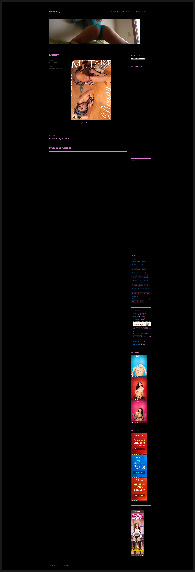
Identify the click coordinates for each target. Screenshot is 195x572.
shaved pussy (135, 298)
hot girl (144, 272)
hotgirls (57, 68)
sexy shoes (146, 293)
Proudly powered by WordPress (62, 565)
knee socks (134, 277)
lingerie (141, 280)
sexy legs (140, 293)
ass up (133, 259)
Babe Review (136, 316)
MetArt (50, 66)
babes (53, 68)
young (141, 301)
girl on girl (139, 267)
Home (107, 11)
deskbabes (134, 264)
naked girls (134, 285)
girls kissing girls (136, 269)
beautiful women (136, 261)
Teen (133, 301)
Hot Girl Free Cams (140, 11)
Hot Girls (62, 65)
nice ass (141, 285)
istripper (145, 275)
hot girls (134, 275)
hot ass (133, 272)
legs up (141, 277)
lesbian (146, 277)
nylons (140, 288)
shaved (141, 296)
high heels (144, 269)
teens (137, 301)
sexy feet (144, 290)
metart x (134, 282)
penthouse (146, 288)
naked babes (141, 282)
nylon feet (134, 288)
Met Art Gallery (136, 333)
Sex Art (133, 290)
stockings (146, 298)
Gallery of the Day (127, 11)
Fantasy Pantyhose (137, 318)
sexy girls (134, 293)
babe (50, 68)
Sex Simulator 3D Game (138, 341)
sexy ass (139, 290)
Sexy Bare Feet (136, 344)
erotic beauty (142, 264)
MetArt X (135, 335)
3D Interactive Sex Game (138, 313)
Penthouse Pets (136, 340)
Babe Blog (54, 11)
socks (141, 298)
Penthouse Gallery (137, 336)
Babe (58, 65)
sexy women (135, 296)
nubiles (146, 285)
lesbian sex (134, 280)
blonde (144, 261)
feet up (133, 267)
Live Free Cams (136, 332)
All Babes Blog (115, 11)
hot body (139, 272)
